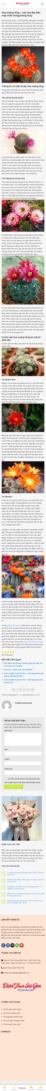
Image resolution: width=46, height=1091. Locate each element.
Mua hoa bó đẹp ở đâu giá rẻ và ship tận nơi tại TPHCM (25, 881)
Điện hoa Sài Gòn (13, 625)
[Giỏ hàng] (42, 4)
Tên (6, 749)
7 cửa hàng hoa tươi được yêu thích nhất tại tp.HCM (25, 874)
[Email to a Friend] (25, 690)
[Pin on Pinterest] (28, 690)
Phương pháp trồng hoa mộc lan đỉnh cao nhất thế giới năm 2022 (25, 902)
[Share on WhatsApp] (13, 690)
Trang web (8, 769)
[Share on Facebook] (17, 690)
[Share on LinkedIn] (32, 690)
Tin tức (20, 695)
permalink (36, 695)
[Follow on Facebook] (3, 945)
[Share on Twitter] (21, 690)
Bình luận (8, 730)
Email (7, 759)
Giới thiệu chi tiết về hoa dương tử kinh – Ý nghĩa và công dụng (24, 888)
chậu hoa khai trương (32, 642)
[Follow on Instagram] (8, 945)
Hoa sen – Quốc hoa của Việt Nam (18, 670)
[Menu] (3, 4)
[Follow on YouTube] (22, 945)
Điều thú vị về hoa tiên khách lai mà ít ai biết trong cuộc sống (25, 895)
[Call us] (17, 945)
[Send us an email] (12, 945)
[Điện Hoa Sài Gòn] (23, 4)
